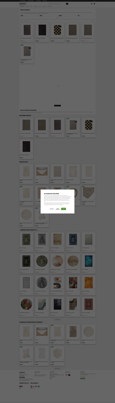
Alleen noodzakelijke (58, 209)
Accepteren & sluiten (63, 209)
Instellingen (52, 208)
